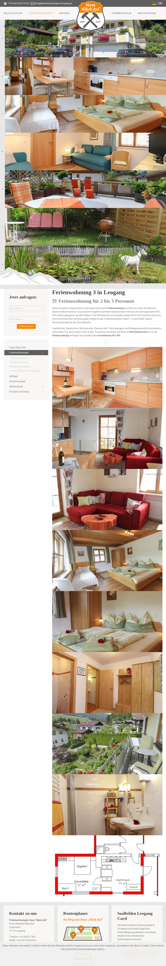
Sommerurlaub (121, 13)
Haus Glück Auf (13, 13)
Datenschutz (83, 961)
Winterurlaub (147, 13)
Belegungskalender (20, 366)
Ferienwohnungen (41, 13)
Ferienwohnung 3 (19, 362)
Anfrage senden (26, 326)
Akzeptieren (83, 956)
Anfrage (64, 13)
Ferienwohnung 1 (19, 358)
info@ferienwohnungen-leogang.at (53, 3)
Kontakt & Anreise (15, 26)
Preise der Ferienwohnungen (25, 370)
